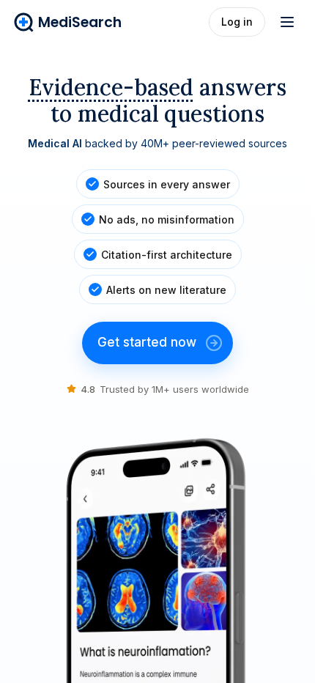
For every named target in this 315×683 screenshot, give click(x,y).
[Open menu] (287, 22)
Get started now (146, 342)
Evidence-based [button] (111, 87)
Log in (237, 21)
